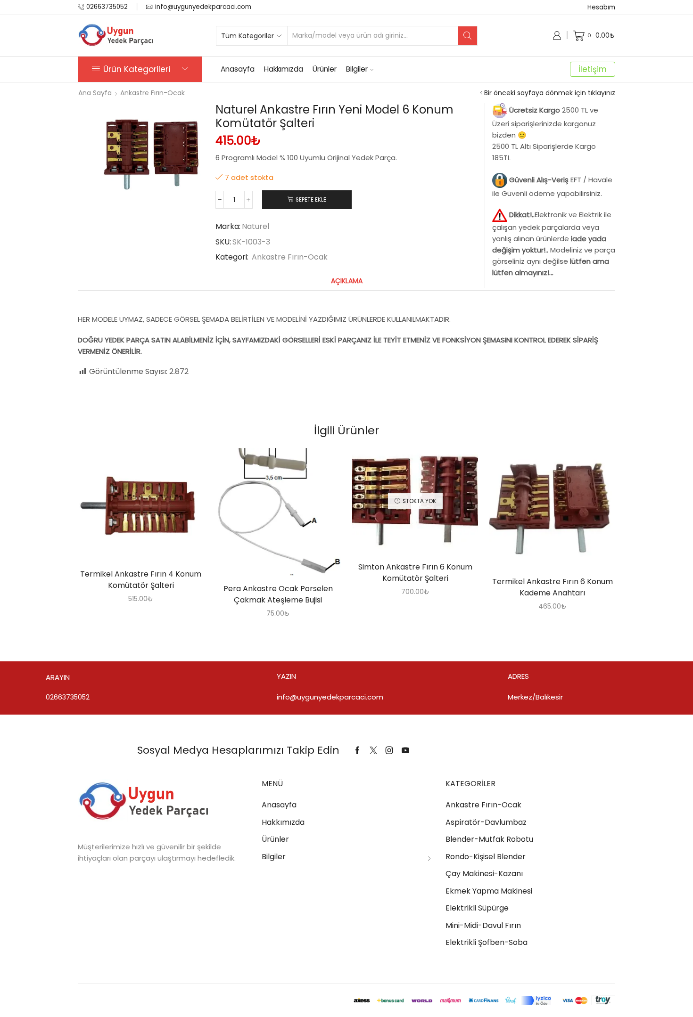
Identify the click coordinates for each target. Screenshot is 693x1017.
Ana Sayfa (95, 93)
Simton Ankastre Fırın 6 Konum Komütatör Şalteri (415, 572)
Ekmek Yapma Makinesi (489, 891)
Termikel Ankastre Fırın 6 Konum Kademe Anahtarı (552, 587)
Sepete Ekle (311, 199)
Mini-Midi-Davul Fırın (483, 925)
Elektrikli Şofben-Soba (487, 942)
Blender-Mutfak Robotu (489, 839)
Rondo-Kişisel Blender (486, 856)
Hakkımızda (283, 69)
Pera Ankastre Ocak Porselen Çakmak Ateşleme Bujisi (278, 594)
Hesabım (601, 7)
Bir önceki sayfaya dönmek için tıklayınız (549, 93)
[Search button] (467, 35)
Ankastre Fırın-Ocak (152, 93)
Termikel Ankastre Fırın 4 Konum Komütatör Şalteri (140, 580)
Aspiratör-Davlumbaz (486, 822)
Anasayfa (238, 69)
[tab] (346, 281)
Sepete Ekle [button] (131, 508)
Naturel (255, 226)
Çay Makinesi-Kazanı (484, 873)
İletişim (592, 69)
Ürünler (325, 69)
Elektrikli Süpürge (477, 908)
